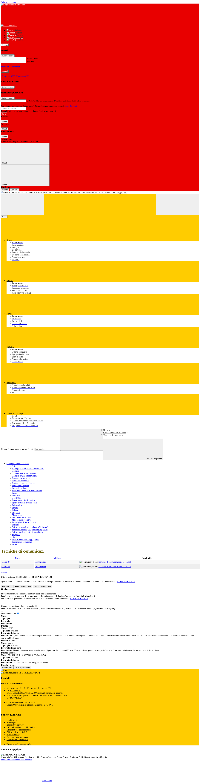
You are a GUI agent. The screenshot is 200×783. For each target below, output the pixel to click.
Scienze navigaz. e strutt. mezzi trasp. (28, 532)
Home (106, 430)
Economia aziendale (20, 485)
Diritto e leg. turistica (21, 478)
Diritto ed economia (20, 481)
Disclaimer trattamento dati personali (16, 760)
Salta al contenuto (8, 2)
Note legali (11, 722)
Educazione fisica (19, 488)
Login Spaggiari (71, 106)
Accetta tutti (42, 586)
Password (31, 61)
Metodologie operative (21, 520)
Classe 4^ (5, 566)
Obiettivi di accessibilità (17, 732)
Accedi (5, 45)
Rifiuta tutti (23, 586)
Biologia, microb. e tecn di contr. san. (28, 468)
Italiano (15, 510)
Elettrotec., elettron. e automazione (27, 490)
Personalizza (7, 586)
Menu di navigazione (153, 459)
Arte (14, 466)
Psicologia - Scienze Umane (24, 522)
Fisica (14, 493)
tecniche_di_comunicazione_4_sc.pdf (115, 566)
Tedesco (15, 544)
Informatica (17, 505)
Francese (16, 495)
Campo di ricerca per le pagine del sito (17, 449)
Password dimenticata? (11, 66)
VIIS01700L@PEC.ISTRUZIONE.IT (39, 695)
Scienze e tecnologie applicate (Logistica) (29, 529)
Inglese (15, 507)
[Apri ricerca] (177, 204)
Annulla (5, 190)
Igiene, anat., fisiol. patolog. (24, 500)
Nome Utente (32, 58)
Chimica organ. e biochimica (24, 476)
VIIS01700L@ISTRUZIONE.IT (38, 693)
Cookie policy (13, 720)
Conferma (14, 190)
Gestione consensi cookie (17, 737)
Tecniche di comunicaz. (22, 542)
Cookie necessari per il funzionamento (17, 606)
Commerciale (40, 562)
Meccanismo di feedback (17, 739)
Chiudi (4, 121)
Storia (14, 537)
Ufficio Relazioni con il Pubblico (21, 727)
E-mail (30, 101)
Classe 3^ (5, 562)
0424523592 (15, 690)
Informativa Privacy (15, 725)
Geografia (16, 498)
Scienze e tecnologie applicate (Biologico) (30, 527)
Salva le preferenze (22, 668)
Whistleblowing (13, 734)
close (4, 217)
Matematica (17, 515)
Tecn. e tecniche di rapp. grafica (25, 539)
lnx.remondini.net (9, 613)
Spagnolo (16, 534)
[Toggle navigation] (22, 204)
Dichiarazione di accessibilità (19, 730)
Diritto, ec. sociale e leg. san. (24, 483)
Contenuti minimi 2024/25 (114, 432)
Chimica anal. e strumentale (24, 473)
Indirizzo (57, 558)
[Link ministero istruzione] (13, 5)
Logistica (16, 512)
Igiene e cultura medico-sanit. (24, 503)
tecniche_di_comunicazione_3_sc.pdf (115, 562)
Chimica (15, 471)
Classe (18, 558)
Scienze (15, 525)
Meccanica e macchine (21, 517)
